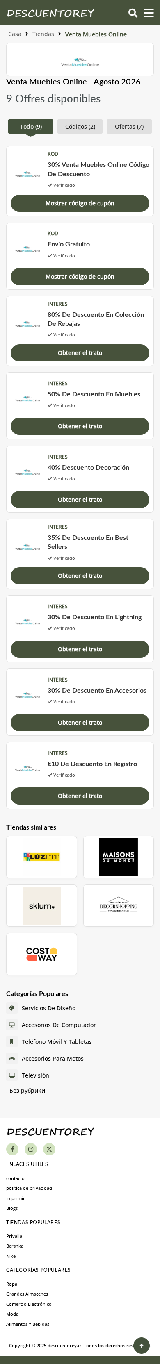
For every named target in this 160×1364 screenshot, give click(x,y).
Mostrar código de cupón (80, 203)
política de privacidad (29, 1188)
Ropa (11, 1284)
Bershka (14, 1246)
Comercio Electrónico (29, 1304)
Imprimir (15, 1198)
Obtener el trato (80, 353)
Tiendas (43, 34)
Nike (11, 1256)
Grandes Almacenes (27, 1294)
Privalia (14, 1236)
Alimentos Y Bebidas (27, 1324)
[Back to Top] (141, 1345)
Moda (12, 1314)
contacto (15, 1178)
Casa (14, 34)
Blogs (12, 1208)
